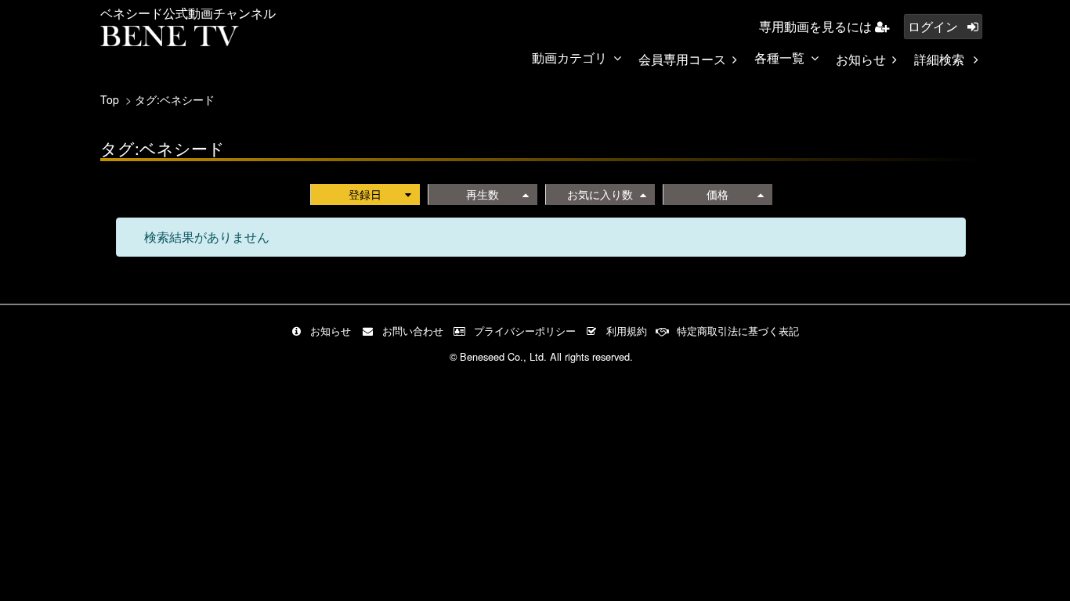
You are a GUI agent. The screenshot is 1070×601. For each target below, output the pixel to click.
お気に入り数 (600, 194)
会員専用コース (682, 59)
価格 (717, 194)
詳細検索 (940, 59)
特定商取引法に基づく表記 (738, 330)
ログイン (934, 26)
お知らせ (861, 59)
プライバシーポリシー (525, 330)
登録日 (365, 194)
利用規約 (626, 330)
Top (109, 99)
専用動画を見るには (817, 26)
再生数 (482, 194)
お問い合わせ (412, 330)
